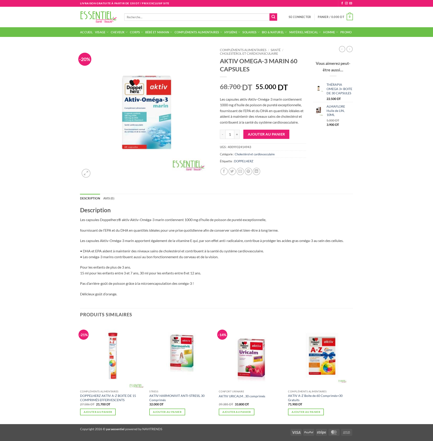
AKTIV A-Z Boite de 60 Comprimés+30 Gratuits (315, 398)
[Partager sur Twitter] (232, 171)
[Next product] (342, 49)
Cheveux (118, 32)
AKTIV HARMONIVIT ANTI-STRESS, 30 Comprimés (177, 398)
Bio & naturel (273, 32)
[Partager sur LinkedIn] (256, 171)
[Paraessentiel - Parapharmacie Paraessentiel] (98, 17)
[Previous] (80, 373)
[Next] (352, 373)
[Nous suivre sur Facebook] (342, 3)
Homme (329, 32)
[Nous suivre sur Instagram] (346, 3)
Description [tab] (90, 198)
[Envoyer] (273, 17)
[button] (300, 16)
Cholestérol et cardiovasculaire (249, 53)
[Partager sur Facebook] (224, 171)
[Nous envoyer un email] (350, 3)
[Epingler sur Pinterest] (248, 171)
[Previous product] (349, 49)
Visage (100, 32)
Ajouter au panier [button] (98, 411)
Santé (276, 50)
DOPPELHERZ (243, 161)
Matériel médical (303, 32)
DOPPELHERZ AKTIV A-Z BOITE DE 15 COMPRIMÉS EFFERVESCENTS (108, 398)
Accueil (86, 32)
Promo (346, 32)
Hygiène (230, 32)
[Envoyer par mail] (240, 171)
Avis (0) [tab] (108, 198)
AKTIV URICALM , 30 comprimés (242, 396)
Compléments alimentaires (197, 32)
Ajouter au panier (266, 134)
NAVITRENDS (152, 429)
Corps (135, 32)
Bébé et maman (157, 32)
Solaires (249, 32)
